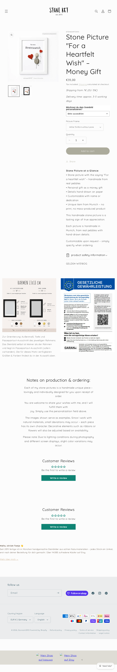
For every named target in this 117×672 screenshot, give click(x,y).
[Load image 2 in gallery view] (26, 91)
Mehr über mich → (9, 559)
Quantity (70, 134)
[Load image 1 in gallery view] (13, 91)
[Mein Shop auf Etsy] (69, 657)
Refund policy (56, 630)
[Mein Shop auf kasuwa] (45, 657)
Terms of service (86, 630)
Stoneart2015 (23, 630)
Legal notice (104, 633)
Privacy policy (71, 630)
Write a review (58, 478)
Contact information (87, 633)
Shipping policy (102, 630)
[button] (6, 11)
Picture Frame (72, 121)
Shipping (83, 84)
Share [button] (72, 161)
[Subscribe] (58, 592)
